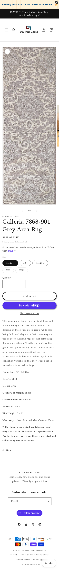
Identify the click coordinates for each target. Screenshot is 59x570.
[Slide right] (36, 210)
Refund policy (26, 554)
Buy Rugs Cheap (28, 550)
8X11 (23, 271)
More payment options (29, 313)
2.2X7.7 (10, 263)
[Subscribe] (47, 501)
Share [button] (8, 450)
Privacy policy (42, 554)
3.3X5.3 (40, 263)
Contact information (31, 564)
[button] (6, 30)
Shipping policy (40, 560)
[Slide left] (22, 210)
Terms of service (22, 560)
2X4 (25, 263)
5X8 (10, 271)
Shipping (6, 242)
